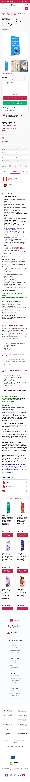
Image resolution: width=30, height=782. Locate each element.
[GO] (26, 8)
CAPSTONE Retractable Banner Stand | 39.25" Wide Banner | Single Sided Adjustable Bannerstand (7, 594)
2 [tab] (15, 59)
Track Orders (15, 660)
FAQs (15, 683)
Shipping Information (15, 645)
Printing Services (15, 675)
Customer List (15, 691)
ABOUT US (15, 688)
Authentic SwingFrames (15, 678)
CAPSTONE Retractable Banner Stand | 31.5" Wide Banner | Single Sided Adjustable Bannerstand (22, 519)
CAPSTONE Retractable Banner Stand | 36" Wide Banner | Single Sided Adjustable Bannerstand (22, 557)
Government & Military (15, 650)
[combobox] (15, 8)
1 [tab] (12, 59)
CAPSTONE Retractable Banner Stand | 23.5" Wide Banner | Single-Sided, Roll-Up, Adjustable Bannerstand (7, 520)
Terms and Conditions (15, 698)
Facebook (6, 775)
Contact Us (25, 1)
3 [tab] (17, 59)
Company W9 (15, 652)
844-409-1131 (10, 1)
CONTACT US (15, 658)
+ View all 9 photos (7, 73)
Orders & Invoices (15, 663)
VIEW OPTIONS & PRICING (8, 535)
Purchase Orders (15, 647)
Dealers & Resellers (15, 665)
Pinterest (15, 775)
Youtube (23, 775)
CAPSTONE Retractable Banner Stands (17, 13)
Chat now (17, 115)
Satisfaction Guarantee (15, 693)
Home (3, 13)
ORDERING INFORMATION (15, 640)
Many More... (6, 141)
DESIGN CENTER (15, 673)
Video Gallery (15, 680)
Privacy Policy (15, 695)
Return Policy (15, 667)
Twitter (10, 775)
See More (4, 130)
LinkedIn (19, 775)
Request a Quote (15, 643)
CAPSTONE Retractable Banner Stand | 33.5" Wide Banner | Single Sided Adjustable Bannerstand (7, 557)
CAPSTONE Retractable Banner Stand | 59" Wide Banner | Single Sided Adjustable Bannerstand (22, 593)
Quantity (5, 86)
